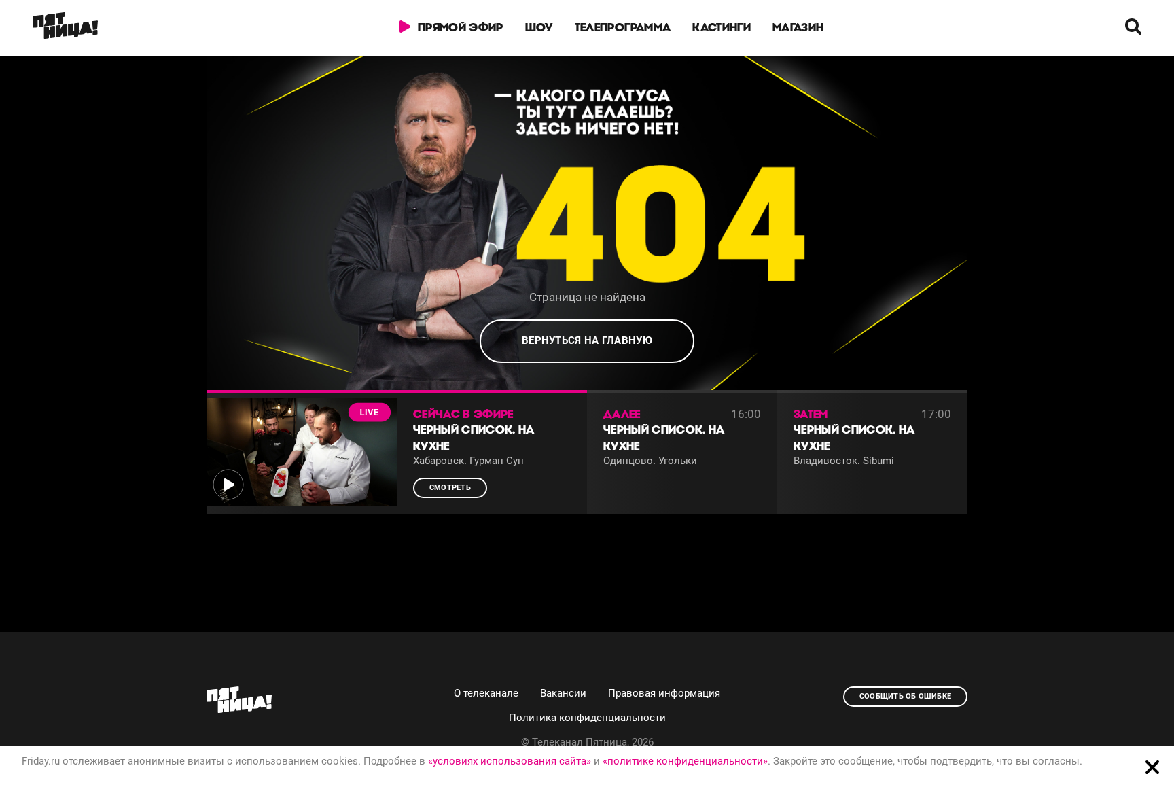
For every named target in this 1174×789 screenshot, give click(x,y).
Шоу (539, 27)
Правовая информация (664, 693)
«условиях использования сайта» (509, 761)
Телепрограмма (623, 27)
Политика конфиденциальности (587, 718)
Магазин (797, 27)
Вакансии (563, 693)
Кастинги (721, 27)
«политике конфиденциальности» (685, 761)
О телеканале (486, 693)
